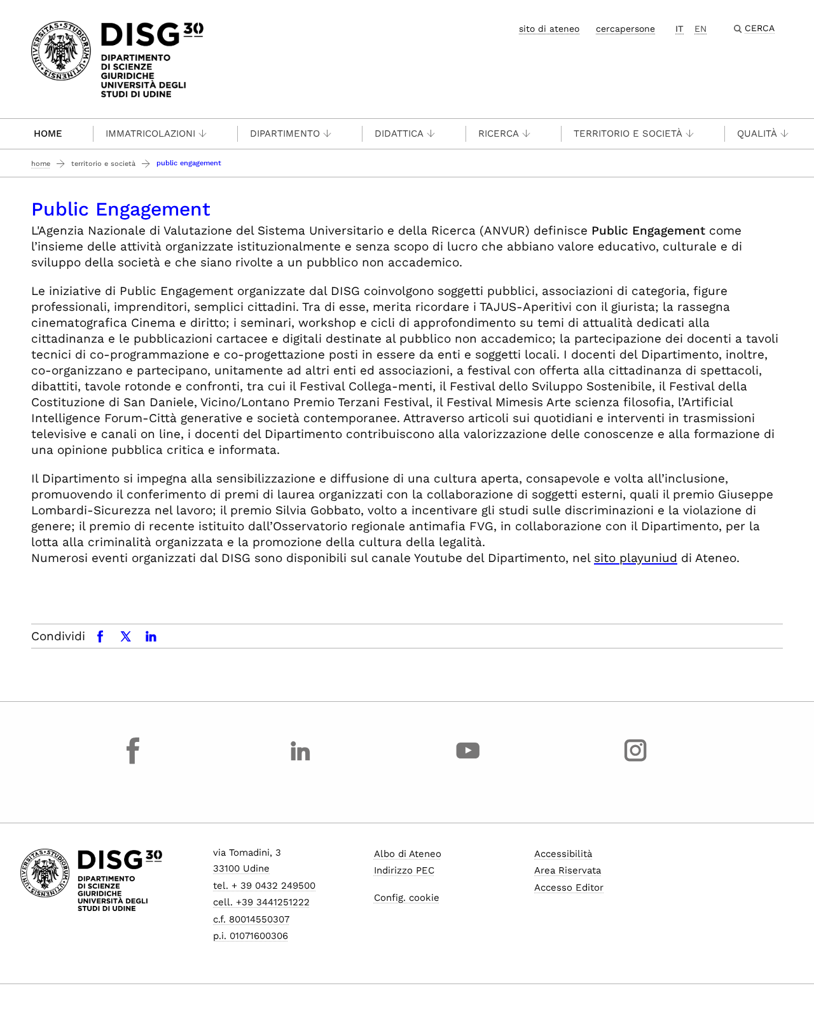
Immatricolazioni (150, 133)
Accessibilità (563, 854)
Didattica (399, 133)
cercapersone (625, 29)
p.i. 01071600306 (250, 936)
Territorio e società (103, 164)
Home (48, 133)
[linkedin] (301, 762)
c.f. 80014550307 (251, 919)
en (700, 29)
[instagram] (635, 762)
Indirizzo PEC (404, 870)
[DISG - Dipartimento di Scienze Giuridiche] (117, 58)
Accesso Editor (569, 887)
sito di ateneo (549, 29)
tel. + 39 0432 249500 (264, 885)
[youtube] (468, 762)
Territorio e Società (628, 133)
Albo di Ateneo (407, 854)
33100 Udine (241, 868)
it (679, 29)
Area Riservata (567, 870)
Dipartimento (285, 133)
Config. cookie (406, 897)
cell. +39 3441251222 (261, 902)
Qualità (757, 133)
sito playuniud (635, 558)
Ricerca (498, 133)
